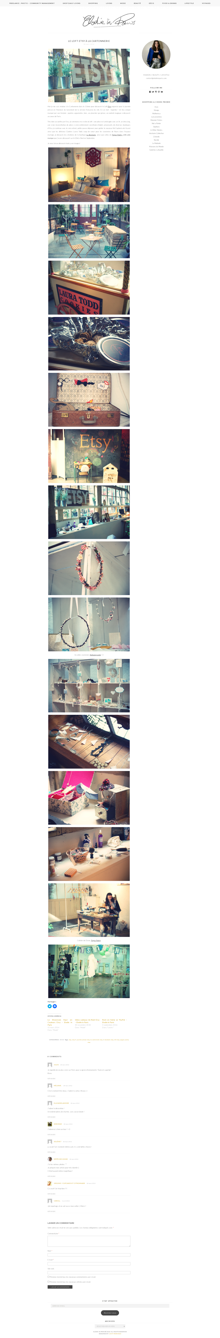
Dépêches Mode (61, 1159)
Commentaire (53, 1234)
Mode (123, 3)
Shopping (93, 3)
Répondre (51, 1078)
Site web (51, 1269)
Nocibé (156, 140)
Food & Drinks (169, 3)
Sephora (156, 127)
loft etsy (116, 1039)
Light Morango (115, 1333)
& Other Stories (156, 130)
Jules (56, 1065)
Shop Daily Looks (71, 3)
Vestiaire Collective (156, 133)
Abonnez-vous (110, 1313)
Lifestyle (189, 3)
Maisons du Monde (156, 147)
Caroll (57, 1201)
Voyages (206, 3)
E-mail (51, 1260)
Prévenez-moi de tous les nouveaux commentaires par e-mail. (73, 1277)
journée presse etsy (83, 1039)
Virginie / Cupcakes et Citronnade (69, 1183)
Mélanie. (58, 1086)
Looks (109, 3)
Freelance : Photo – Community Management (32, 3)
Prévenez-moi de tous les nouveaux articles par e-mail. (70, 1282)
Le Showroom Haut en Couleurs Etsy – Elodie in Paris (60, 1022)
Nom (50, 1251)
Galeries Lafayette (156, 150)
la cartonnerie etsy (96, 1039)
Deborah (58, 1124)
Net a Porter (156, 123)
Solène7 (57, 1141)
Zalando (156, 137)
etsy (70, 1039)
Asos (156, 107)
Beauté (137, 3)
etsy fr (74, 1039)
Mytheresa (156, 113)
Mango (156, 110)
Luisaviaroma (156, 117)
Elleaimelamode (61, 1103)
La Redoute (156, 143)
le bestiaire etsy (108, 1039)
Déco (151, 3)
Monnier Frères (156, 120)
